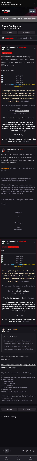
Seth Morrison (11, 149)
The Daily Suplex (26, 38)
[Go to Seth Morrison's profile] (3, 150)
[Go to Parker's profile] (3, 330)
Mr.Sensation (11, 47)
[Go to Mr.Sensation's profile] (3, 38)
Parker (9, 329)
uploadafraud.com (22, 111)
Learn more (4, 3)
